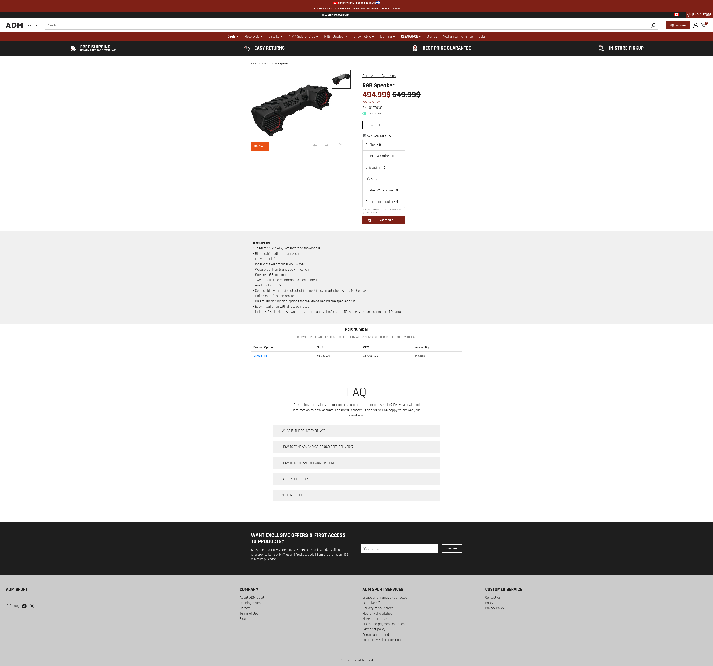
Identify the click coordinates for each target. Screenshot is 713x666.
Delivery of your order (377, 608)
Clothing (386, 36)
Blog (243, 618)
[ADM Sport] (22, 25)
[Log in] (695, 25)
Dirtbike (273, 36)
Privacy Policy (494, 608)
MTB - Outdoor (334, 36)
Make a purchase (374, 618)
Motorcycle (252, 36)
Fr (681, 14)
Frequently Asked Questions (382, 640)
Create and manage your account (386, 597)
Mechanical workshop (377, 613)
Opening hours (250, 603)
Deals (231, 36)
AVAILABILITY (376, 136)
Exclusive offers (373, 603)
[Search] (653, 25)
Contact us (493, 597)
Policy (489, 603)
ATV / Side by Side (302, 36)
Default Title (260, 355)
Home (254, 63)
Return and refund (375, 634)
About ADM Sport (252, 597)
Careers (245, 608)
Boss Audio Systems (379, 76)
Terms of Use (249, 613)
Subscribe (451, 548)
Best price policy (373, 629)
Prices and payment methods (383, 624)
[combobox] (351, 25)
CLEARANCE (409, 36)
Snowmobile (362, 36)
